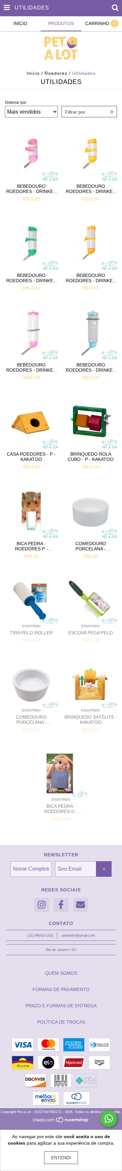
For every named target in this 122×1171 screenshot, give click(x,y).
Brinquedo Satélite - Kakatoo (90, 719)
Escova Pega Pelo (90, 632)
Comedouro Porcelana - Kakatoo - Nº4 (31, 719)
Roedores (56, 73)
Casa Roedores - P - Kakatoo (31, 456)
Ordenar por (15, 102)
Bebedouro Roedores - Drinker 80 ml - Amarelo (91, 189)
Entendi (61, 1157)
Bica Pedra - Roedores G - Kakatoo (61, 809)
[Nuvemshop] (61, 1121)
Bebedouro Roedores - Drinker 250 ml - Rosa (31, 367)
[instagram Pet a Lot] (41, 905)
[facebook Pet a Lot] (61, 905)
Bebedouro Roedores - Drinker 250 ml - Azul (91, 367)
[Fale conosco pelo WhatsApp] (108, 1118)
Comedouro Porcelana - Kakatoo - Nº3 (90, 546)
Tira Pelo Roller (31, 632)
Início (33, 73)
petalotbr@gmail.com (78, 935)
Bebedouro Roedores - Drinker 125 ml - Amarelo (91, 278)
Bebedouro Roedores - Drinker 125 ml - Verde (31, 278)
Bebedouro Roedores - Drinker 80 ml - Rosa (31, 189)
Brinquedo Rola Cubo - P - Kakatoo (91, 456)
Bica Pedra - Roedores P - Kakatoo (31, 546)
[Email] (80, 905)
